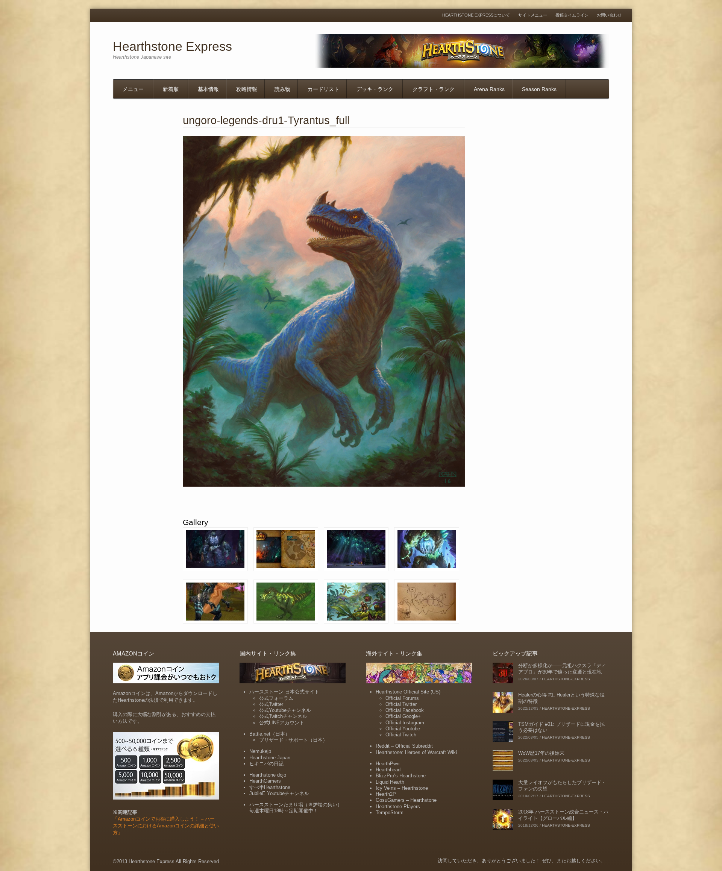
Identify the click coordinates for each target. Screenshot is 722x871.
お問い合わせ (609, 15)
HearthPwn (387, 763)
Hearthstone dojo (267, 775)
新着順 (171, 89)
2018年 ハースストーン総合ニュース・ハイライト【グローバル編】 (563, 815)
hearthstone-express (566, 679)
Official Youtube (402, 728)
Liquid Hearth (390, 782)
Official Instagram (404, 722)
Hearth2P (386, 794)
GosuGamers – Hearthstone (406, 800)
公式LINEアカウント (281, 722)
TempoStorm (389, 812)
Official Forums (402, 698)
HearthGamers (265, 781)
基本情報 (208, 89)
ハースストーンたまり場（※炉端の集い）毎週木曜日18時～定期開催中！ (295, 807)
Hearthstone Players (398, 806)
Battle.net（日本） (269, 734)
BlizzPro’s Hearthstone (401, 775)
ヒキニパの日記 (266, 763)
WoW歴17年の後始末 (541, 753)
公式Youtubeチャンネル (285, 710)
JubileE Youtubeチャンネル (279, 793)
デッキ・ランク (374, 89)
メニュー (133, 89)
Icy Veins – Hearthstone (402, 788)
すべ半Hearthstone (269, 787)
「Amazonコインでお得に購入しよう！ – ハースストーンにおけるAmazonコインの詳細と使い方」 (166, 825)
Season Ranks (539, 89)
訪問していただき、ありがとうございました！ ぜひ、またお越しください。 (521, 860)
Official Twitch (400, 734)
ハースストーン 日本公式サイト (284, 692)
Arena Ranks (489, 89)
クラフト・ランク (434, 89)
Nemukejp (260, 751)
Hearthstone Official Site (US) (408, 692)
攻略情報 (246, 89)
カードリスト (323, 89)
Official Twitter (401, 704)
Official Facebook (404, 710)
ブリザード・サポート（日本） (293, 740)
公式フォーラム (276, 698)
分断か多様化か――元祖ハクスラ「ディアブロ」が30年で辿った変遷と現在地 (562, 669)
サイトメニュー (532, 15)
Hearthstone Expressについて (476, 15)
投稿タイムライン (572, 15)
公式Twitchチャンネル (283, 716)
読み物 (282, 89)
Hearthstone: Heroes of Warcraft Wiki (416, 752)
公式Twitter (271, 704)
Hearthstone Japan (269, 757)
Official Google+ (403, 716)
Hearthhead (388, 769)
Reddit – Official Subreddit (404, 746)
